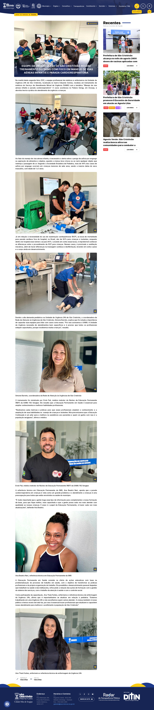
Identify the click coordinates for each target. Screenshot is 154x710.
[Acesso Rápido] (136, 6)
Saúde (33, 14)
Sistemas (112, 6)
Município (46, 6)
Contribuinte (90, 6)
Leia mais (130, 66)
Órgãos (55, 6)
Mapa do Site (85, 699)
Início (17, 14)
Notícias (25, 14)
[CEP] (149, 6)
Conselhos (66, 6)
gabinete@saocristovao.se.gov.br (64, 704)
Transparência (78, 6)
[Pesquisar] (143, 6)
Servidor (102, 6)
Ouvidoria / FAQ (124, 6)
